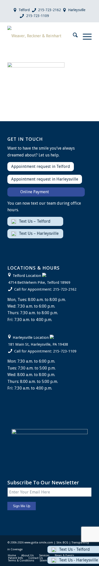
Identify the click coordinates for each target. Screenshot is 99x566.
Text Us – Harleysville (39, 233)
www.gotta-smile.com (38, 542)
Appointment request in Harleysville (44, 179)
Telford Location (27, 275)
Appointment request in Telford (40, 166)
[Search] (73, 36)
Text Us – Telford (35, 221)
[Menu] (85, 36)
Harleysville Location (31, 337)
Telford (24, 10)
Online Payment (34, 191)
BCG (65, 542)
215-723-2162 (49, 10)
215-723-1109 (37, 16)
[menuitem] (73, 36)
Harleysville (76, 10)
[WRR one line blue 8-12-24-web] (41, 36)
